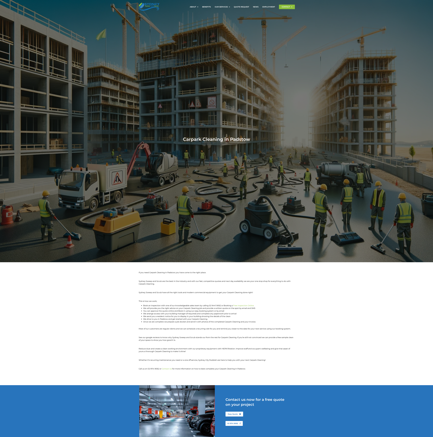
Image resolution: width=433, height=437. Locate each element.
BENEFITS (206, 7)
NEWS (255, 7)
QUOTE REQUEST (241, 7)
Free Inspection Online (243, 305)
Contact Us (167, 369)
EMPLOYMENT (268, 7)
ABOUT (193, 7)
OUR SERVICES (221, 7)
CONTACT (286, 7)
